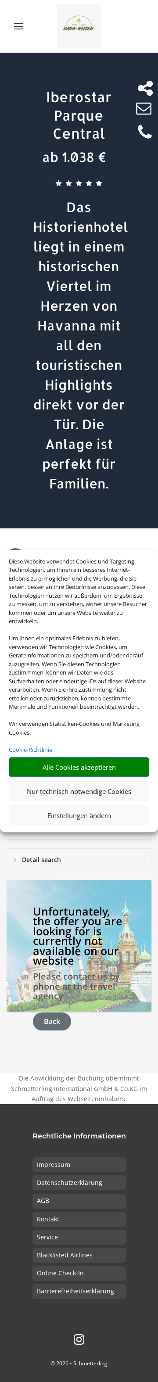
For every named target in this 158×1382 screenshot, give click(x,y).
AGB (43, 1200)
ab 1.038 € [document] (74, 156)
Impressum (53, 1164)
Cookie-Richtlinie (30, 750)
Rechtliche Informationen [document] (79, 1136)
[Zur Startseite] (79, 26)
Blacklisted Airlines (65, 1255)
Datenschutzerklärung (69, 1182)
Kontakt (48, 1219)
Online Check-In (60, 1273)
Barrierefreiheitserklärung (75, 1291)
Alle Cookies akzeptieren (79, 767)
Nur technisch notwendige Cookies (79, 791)
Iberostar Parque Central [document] (78, 115)
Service (47, 1237)
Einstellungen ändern (79, 815)
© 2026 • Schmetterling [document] (79, 1363)
